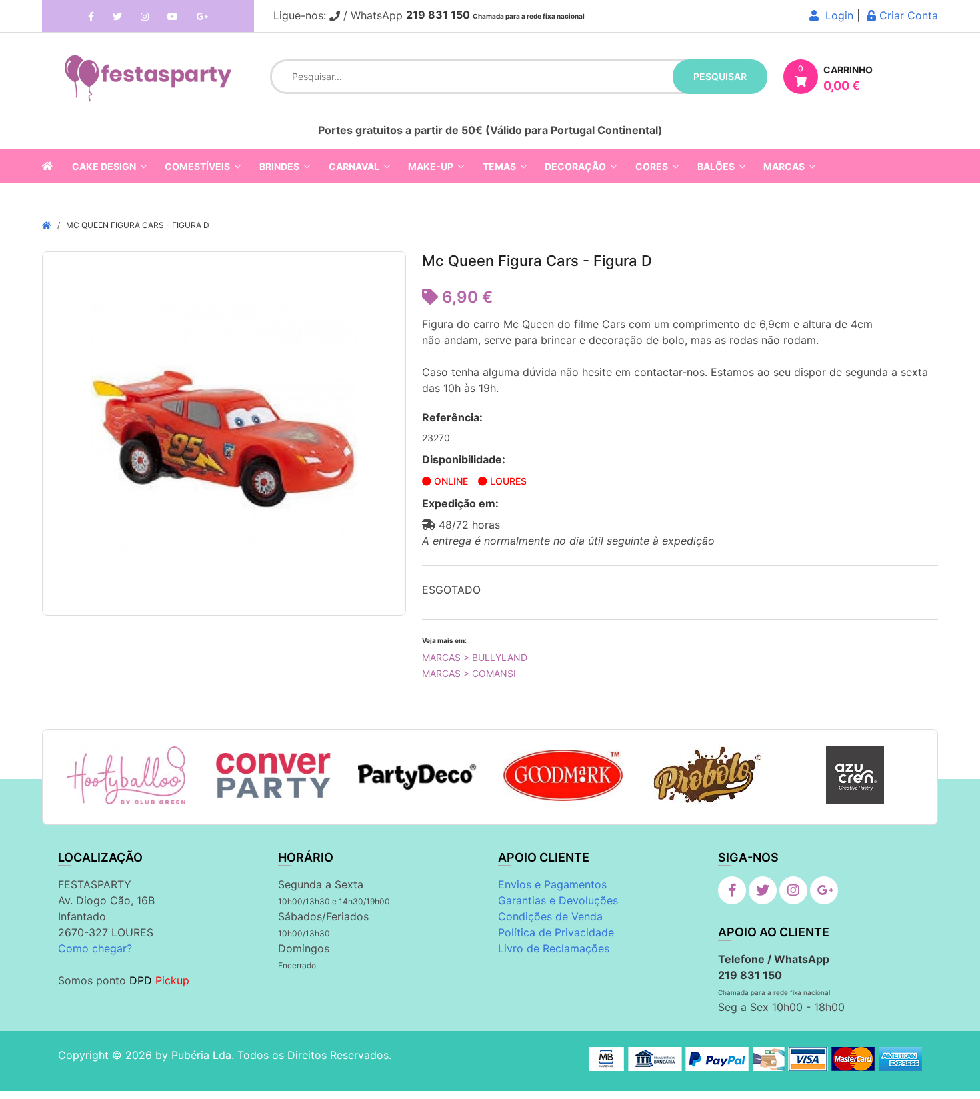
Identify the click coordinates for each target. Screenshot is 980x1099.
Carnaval (354, 166)
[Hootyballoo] (126, 775)
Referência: (452, 417)
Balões (716, 166)
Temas (499, 166)
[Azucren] (855, 775)
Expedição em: (460, 503)
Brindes (279, 166)
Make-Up (430, 166)
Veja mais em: (444, 640)
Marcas (784, 166)
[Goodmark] (563, 775)
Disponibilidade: (463, 459)
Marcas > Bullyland (474, 657)
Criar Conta (907, 15)
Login (836, 15)
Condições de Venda (550, 916)
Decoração (575, 166)
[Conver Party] (271, 775)
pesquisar (720, 76)
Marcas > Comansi (469, 673)
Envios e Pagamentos (552, 884)
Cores (651, 166)
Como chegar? (95, 948)
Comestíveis (197, 166)
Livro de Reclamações (553, 948)
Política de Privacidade (556, 932)
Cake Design (104, 166)
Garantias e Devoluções (558, 900)
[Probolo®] (709, 775)
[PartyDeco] (417, 775)
